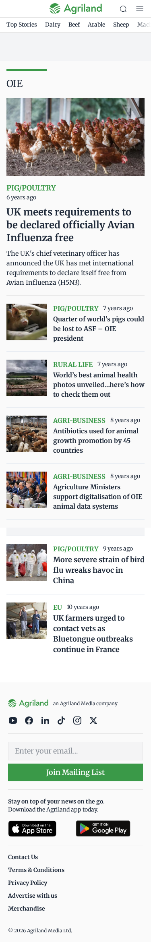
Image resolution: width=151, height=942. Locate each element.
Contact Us (23, 857)
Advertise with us (32, 895)
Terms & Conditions (36, 870)
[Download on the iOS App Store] (38, 828)
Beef (74, 24)
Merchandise (26, 908)
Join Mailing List (75, 772)
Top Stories (21, 24)
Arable (96, 24)
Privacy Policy (27, 882)
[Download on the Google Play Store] (109, 828)
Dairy (52, 24)
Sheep (121, 24)
